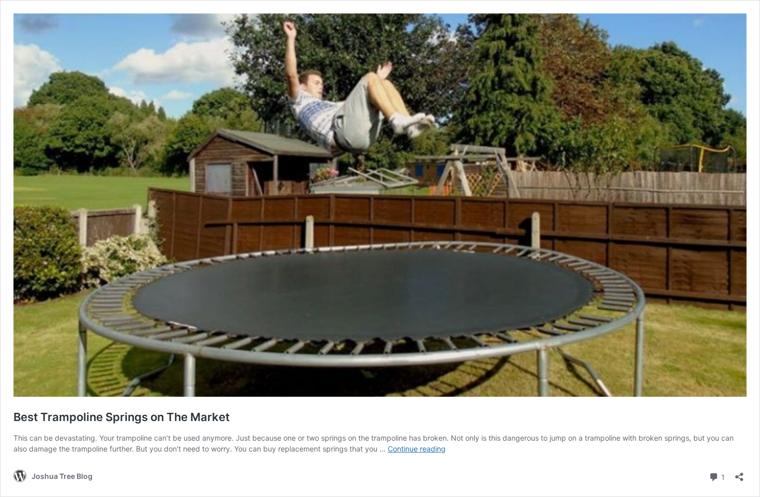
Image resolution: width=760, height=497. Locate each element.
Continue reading (417, 448)
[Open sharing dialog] (739, 473)
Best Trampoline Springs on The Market (121, 417)
